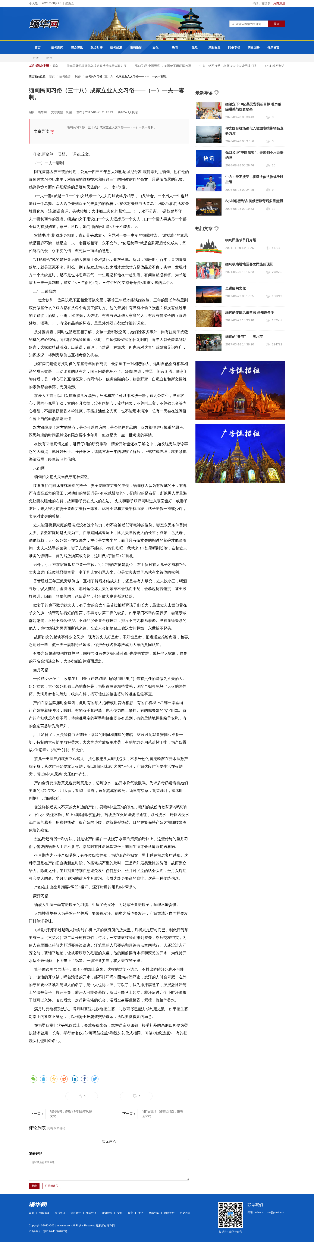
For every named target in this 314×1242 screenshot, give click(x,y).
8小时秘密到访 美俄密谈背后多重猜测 (282, 66)
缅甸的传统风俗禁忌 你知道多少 (249, 312)
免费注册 (279, 3)
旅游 (36, 58)
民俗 (49, 58)
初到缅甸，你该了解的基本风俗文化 (71, 1114)
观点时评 (97, 47)
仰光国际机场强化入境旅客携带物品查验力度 (88, 66)
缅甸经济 (116, 47)
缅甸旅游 (136, 47)
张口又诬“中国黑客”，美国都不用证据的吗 (155, 66)
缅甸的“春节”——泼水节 (244, 336)
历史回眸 (254, 47)
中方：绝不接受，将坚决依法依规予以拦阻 (219, 66)
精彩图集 (214, 47)
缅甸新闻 (57, 47)
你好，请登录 (261, 3)
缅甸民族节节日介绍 (240, 240)
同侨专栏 (234, 47)
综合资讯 (77, 47)
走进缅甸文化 (235, 288)
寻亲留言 (273, 47)
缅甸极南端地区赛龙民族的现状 (249, 264)
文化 (155, 47)
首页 (38, 47)
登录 (34, 1185)
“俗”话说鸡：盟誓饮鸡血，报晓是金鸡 (162, 1114)
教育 (175, 47)
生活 (195, 47)
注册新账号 (51, 1185)
